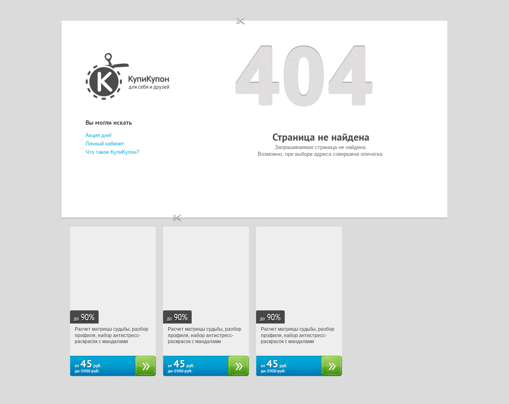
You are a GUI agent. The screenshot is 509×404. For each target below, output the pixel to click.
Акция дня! (98, 135)
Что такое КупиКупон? (112, 152)
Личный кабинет (104, 144)
